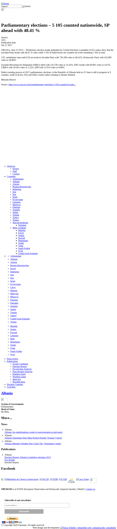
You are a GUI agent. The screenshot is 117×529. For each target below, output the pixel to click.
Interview (17, 379)
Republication (19, 382)
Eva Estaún (10, 460)
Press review (12, 359)
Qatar (20, 246)
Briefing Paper (19, 374)
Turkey (16, 217)
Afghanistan (18, 179)
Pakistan (16, 207)
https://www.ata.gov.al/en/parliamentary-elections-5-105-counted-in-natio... (42, 84)
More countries (19, 228)
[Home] (5, 3)
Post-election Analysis (22, 371)
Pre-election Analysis (22, 369)
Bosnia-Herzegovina (22, 186)
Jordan (21, 235)
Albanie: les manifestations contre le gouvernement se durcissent (33, 432)
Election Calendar (15, 384)
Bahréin (21, 230)
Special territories (20, 222)
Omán (21, 243)
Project (16, 168)
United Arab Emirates (28, 253)
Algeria (16, 184)
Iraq (14, 192)
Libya (13, 287)
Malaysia (14, 293)
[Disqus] (58, 126)
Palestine (22, 225)
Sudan (15, 212)
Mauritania (23, 240)
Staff (15, 171)
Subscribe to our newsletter (18, 500)
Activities (11, 387)
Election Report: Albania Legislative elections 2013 (28, 457)
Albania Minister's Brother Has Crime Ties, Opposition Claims (33, 443)
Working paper (19, 376)
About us (11, 166)
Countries (11, 176)
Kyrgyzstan (18, 199)
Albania (16, 181)
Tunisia (16, 215)
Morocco (17, 204)
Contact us (90, 489)
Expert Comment (20, 364)
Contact (16, 174)
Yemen (16, 220)
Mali (12, 339)
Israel (15, 197)
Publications (12, 361)
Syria (20, 251)
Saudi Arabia (24, 248)
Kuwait (21, 238)
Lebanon (17, 202)
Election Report (20, 366)
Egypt (21, 233)
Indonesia (17, 189)
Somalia (16, 210)
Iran (14, 194)
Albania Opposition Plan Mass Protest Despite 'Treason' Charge (33, 438)
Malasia (13, 290)
